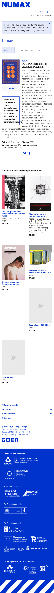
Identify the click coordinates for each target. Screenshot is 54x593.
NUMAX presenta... (15, 405)
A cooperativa (13, 414)
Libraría (8, 40)
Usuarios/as (39, 12)
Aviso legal (12, 418)
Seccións (11, 409)
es (51, 12)
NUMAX (16, 4)
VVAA (24, 61)
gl (47, 12)
